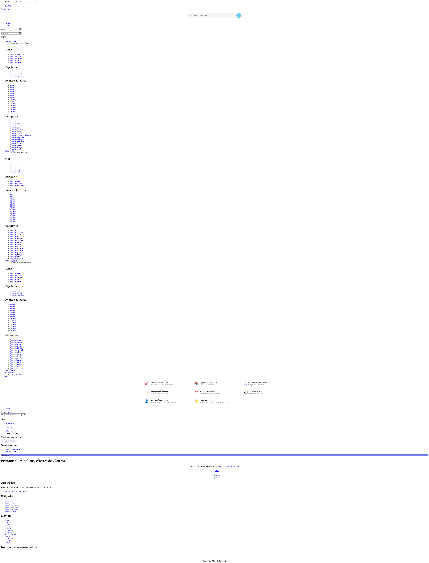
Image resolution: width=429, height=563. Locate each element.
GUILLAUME (10, 534)
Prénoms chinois (15, 247)
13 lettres (13, 105)
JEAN (7, 536)
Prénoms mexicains (16, 259)
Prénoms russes (15, 230)
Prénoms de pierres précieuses (20, 135)
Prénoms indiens (15, 242)
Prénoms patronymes (17, 137)
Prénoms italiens (15, 234)
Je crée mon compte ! (233, 466)
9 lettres (12, 97)
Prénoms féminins (12, 449)
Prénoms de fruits (16, 133)
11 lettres (13, 101)
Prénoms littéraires (16, 129)
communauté (9, 372)
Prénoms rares (15, 72)
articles (7, 408)
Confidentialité (6, 491)
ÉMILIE (8, 528)
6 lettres (12, 91)
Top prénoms (10, 370)
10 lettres (13, 99)
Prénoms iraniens (16, 244)
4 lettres (12, 87)
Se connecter (9, 23)
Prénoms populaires (17, 76)
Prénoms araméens (16, 249)
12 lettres (13, 103)
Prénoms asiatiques (16, 232)
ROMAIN (9, 538)
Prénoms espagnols (16, 240)
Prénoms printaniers (17, 141)
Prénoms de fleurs (16, 125)
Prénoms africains (16, 238)
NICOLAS (9, 542)
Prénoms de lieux (16, 143)
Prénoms (8, 431)
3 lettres (12, 85)
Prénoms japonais (16, 236)
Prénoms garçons (11, 261)
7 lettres (12, 93)
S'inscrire (8, 25)
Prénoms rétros (15, 127)
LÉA (7, 524)
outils (7, 376)
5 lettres (12, 89)
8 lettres (12, 95)
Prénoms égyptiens (16, 253)
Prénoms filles (10, 151)
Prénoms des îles (16, 145)
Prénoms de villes (16, 149)
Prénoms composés (16, 121)
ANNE (8, 522)
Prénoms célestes (16, 147)
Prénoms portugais (16, 255)
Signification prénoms (19, 491)
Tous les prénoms (11, 41)
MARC (8, 532)
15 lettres (13, 109)
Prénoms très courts (17, 54)
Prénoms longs (15, 60)
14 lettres (13, 107)
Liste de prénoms (16, 374)
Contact (8, 6)
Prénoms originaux (16, 123)
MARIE (8, 520)
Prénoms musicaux (16, 139)
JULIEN (8, 540)
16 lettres (13, 111)
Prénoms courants (16, 74)
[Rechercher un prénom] (238, 15)
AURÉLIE (9, 530)
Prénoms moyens (16, 58)
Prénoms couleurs (16, 131)
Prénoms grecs (15, 257)
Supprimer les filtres (8, 441)
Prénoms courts (15, 56)
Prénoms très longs (16, 62)
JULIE (7, 526)
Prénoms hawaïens (16, 251)
